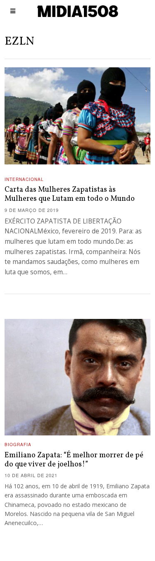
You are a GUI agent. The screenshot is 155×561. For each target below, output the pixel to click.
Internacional (24, 179)
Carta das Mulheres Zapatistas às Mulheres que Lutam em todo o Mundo (70, 194)
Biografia (18, 444)
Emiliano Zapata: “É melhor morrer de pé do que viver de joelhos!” (74, 460)
